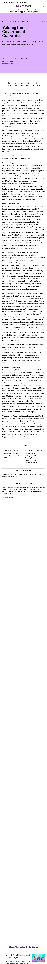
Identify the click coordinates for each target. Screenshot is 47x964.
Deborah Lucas (7, 61)
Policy (5, 21)
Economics (14, 21)
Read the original (7, 497)
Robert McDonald (8, 63)
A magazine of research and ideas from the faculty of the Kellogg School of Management (23, 10)
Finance (24, 21)
